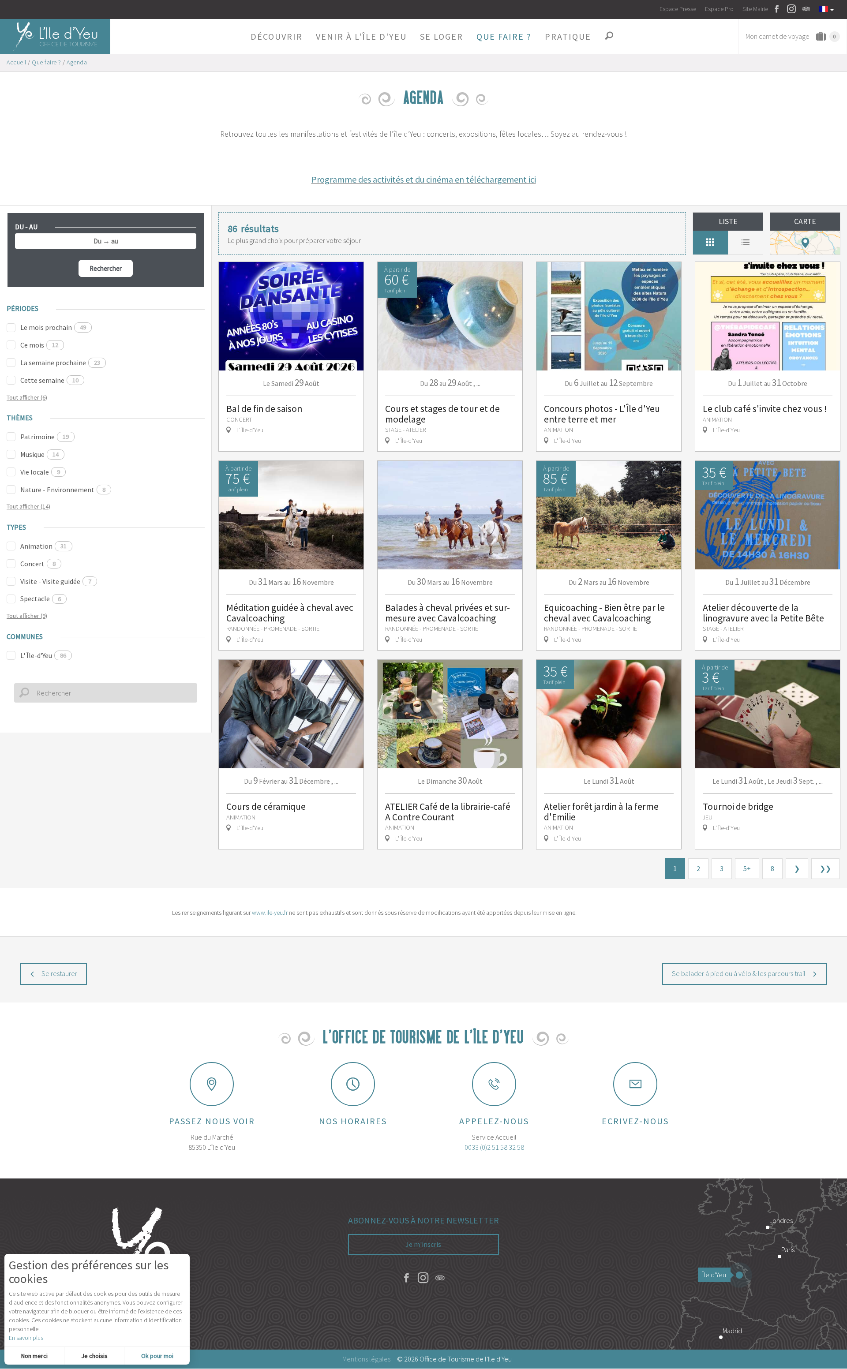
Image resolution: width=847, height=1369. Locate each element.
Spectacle (40, 598)
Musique (39, 454)
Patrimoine (44, 436)
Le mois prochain (53, 327)
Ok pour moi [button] (157, 1356)
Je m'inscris (423, 1244)
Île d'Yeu (714, 1274)
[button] (276, 36)
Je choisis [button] (94, 1356)
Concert (38, 563)
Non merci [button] (34, 1356)
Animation (43, 546)
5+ (747, 868)
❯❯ (825, 868)
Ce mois (39, 344)
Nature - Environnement (62, 489)
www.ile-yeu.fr (270, 912)
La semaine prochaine (60, 362)
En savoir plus (26, 1338)
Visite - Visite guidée (55, 581)
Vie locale (40, 472)
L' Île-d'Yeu (43, 655)
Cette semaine (49, 380)
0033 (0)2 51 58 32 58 (494, 1147)
